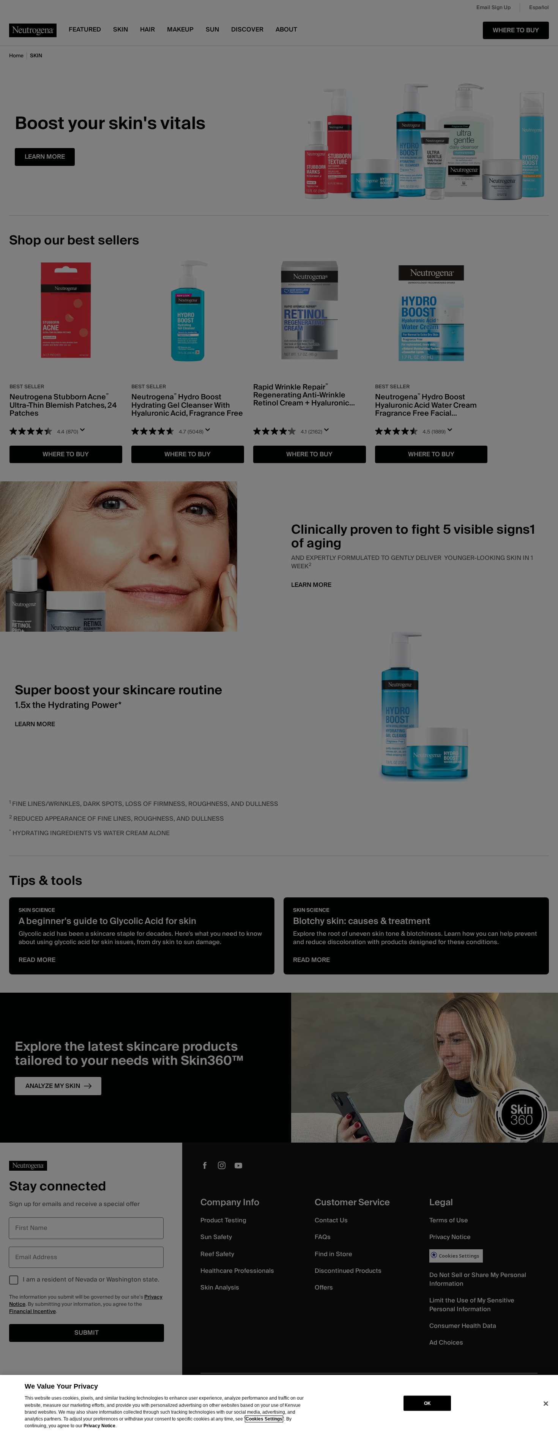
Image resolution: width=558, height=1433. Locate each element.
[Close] (546, 1403)
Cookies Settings (264, 1419)
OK (427, 1403)
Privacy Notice (99, 1425)
